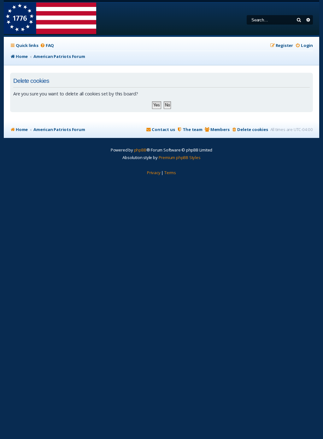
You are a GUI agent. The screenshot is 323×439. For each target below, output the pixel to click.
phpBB (140, 150)
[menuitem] (47, 45)
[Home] (50, 19)
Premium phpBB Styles (180, 157)
